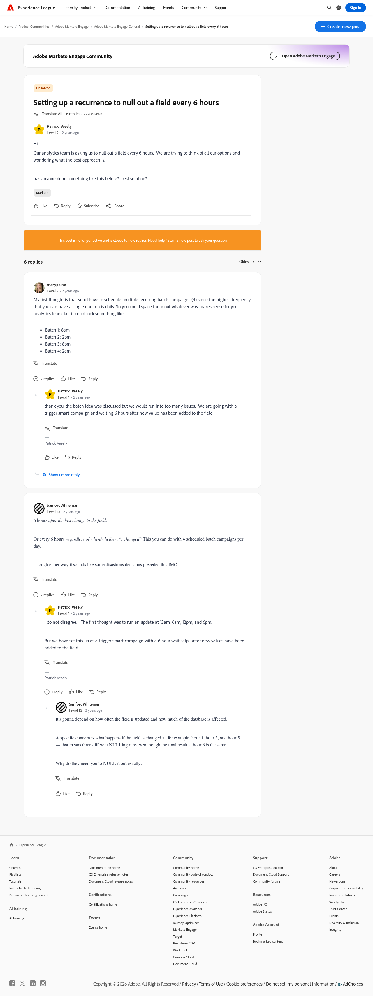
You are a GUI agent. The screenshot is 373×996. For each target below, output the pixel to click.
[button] (340, 26)
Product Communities (34, 26)
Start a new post (181, 240)
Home (8, 26)
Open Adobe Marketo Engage (308, 56)
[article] (141, 332)
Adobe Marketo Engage (72, 26)
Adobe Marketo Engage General (117, 26)
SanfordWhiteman (62, 505)
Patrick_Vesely (59, 126)
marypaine (56, 284)
